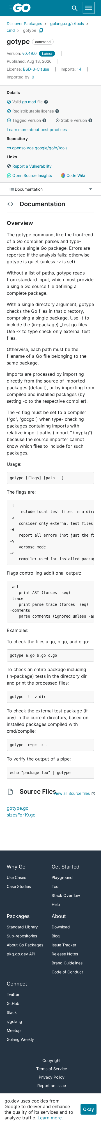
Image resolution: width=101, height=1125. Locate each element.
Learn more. (50, 1117)
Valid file (27, 101)
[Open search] (75, 8)
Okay (88, 1109)
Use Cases (16, 877)
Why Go (16, 867)
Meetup (14, 1030)
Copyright (51, 1060)
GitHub (13, 1003)
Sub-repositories (22, 935)
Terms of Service (51, 1068)
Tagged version (26, 120)
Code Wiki (75, 175)
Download (61, 926)
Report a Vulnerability (31, 166)
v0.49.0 (22, 53)
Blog (56, 935)
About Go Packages (25, 944)
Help (56, 904)
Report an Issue (51, 1085)
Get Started (65, 867)
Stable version (74, 120)
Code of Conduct (67, 971)
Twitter (13, 994)
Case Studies (19, 886)
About (59, 916)
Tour (56, 886)
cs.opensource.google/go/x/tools (37, 147)
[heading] (24, 7)
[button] (9, 102)
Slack (12, 1012)
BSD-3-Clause (36, 69)
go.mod (29, 101)
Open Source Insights (31, 175)
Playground (62, 877)
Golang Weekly (20, 1039)
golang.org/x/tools (67, 23)
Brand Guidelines (67, 962)
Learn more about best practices (37, 129)
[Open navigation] (88, 8)
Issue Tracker (64, 944)
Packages (18, 916)
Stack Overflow (66, 895)
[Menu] (50, 189)
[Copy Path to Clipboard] (40, 30)
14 (71, 69)
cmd (11, 30)
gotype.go (18, 808)
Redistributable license (33, 111)
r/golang (14, 1021)
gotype (29, 30)
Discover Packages (24, 23)
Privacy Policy (52, 1077)
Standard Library (22, 926)
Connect (17, 984)
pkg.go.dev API (21, 953)
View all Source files (72, 793)
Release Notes (65, 953)
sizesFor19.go (21, 815)
